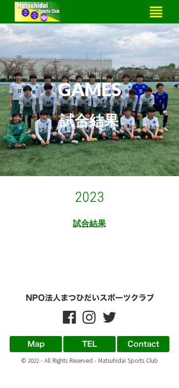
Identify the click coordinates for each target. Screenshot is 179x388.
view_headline (156, 12)
